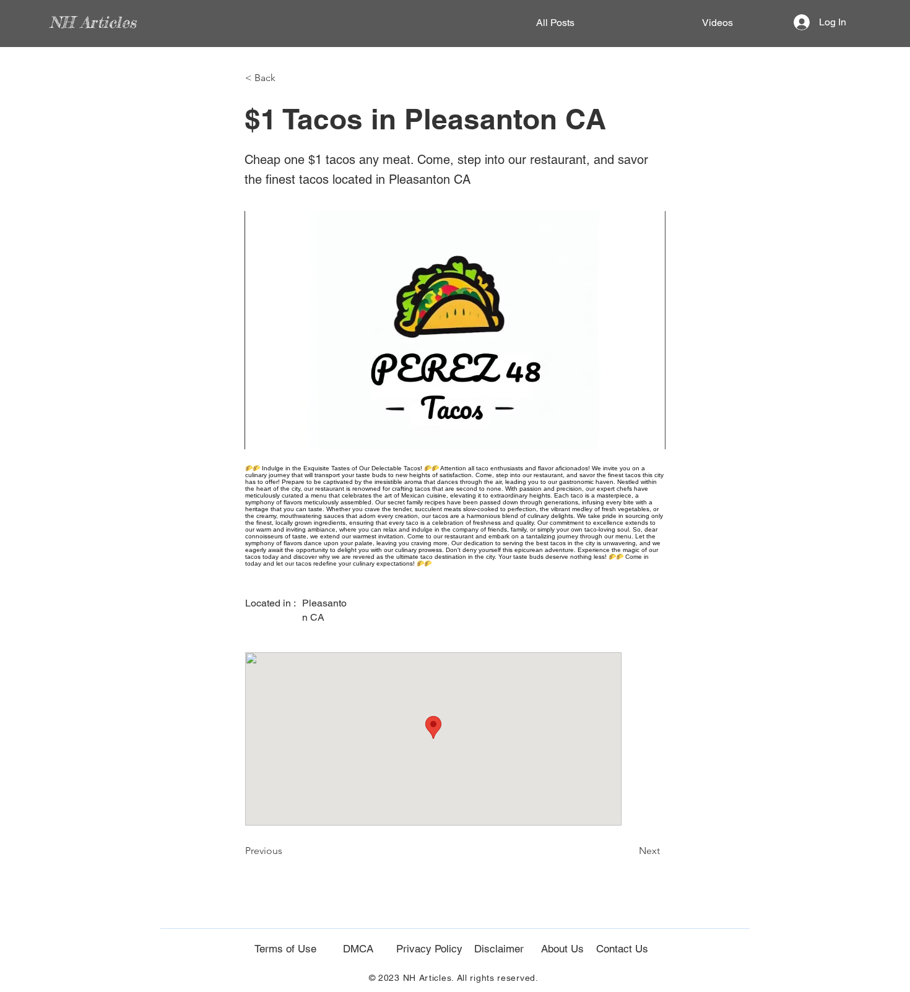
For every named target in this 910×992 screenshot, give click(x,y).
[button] (286, 78)
